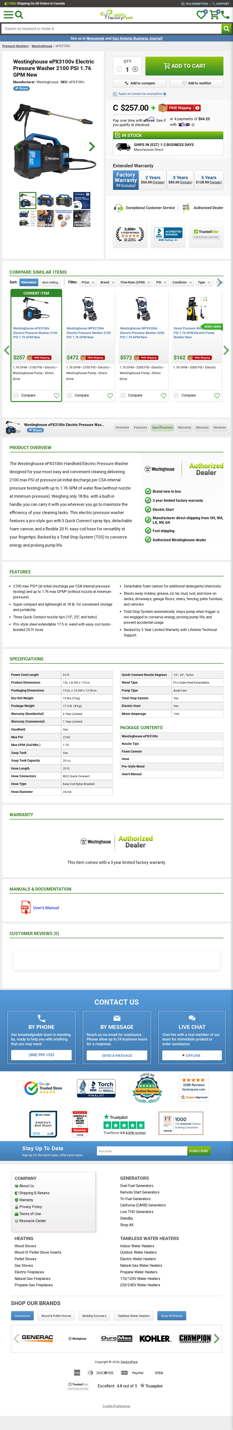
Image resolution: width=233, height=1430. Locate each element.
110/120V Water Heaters (140, 1279)
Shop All (126, 1225)
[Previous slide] (17, 1339)
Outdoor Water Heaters (138, 1252)
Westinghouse (42, 46)
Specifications (162, 427)
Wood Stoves (25, 1246)
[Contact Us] (225, 15)
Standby (126, 1218)
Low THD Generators (136, 1212)
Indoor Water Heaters (137, 1246)
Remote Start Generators (140, 1192)
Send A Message (117, 1055)
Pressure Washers (15, 46)
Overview (122, 427)
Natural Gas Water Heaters (141, 1265)
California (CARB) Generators (143, 1205)
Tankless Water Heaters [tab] (134, 1316)
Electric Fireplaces (29, 1272)
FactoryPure (129, 1362)
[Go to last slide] (7, 350)
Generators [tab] (22, 1316)
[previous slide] (18, 146)
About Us (26, 1186)
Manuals (202, 427)
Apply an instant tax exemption (140, 93)
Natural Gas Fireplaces (33, 1279)
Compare (28, 395)
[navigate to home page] (116, 14)
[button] (8, 14)
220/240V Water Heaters (140, 1285)
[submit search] (226, 29)
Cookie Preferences (116, 1406)
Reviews (220, 427)
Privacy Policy (30, 1207)
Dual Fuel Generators (136, 1186)
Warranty (184, 427)
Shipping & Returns (34, 1193)
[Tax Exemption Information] (164, 94)
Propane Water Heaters (138, 1272)
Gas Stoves (24, 1265)
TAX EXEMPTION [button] (196, 3)
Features (140, 427)
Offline (193, 1055)
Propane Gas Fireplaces (34, 1285)
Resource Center (32, 1221)
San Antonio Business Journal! (137, 38)
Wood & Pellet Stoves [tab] (56, 1316)
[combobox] (111, 29)
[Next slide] (225, 350)
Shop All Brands (171, 1316)
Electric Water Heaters (138, 1259)
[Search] (19, 15)
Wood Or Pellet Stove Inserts (38, 1252)
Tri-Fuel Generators (135, 1199)
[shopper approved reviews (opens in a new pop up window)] (130, 234)
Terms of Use (30, 1214)
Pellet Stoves (25, 1259)
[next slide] (91, 146)
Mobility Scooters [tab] (94, 1316)
